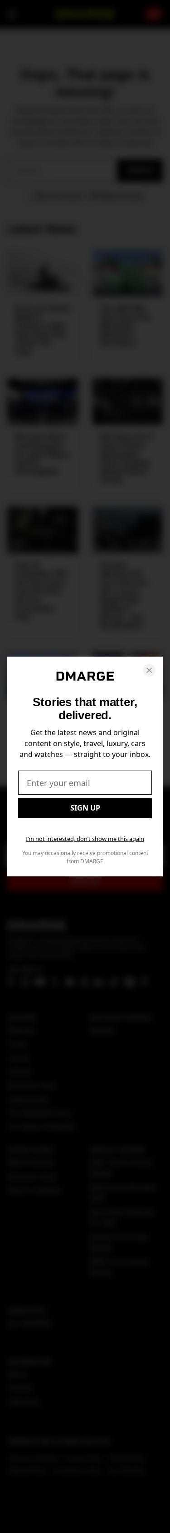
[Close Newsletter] (149, 670)
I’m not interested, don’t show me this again (85, 839)
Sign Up (85, 808)
